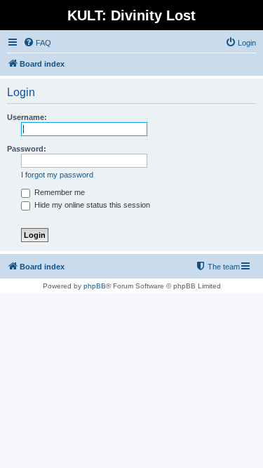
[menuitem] (37, 42)
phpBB (94, 286)
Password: (26, 149)
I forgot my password (57, 175)
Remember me (58, 192)
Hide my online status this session (91, 205)
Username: (27, 117)
